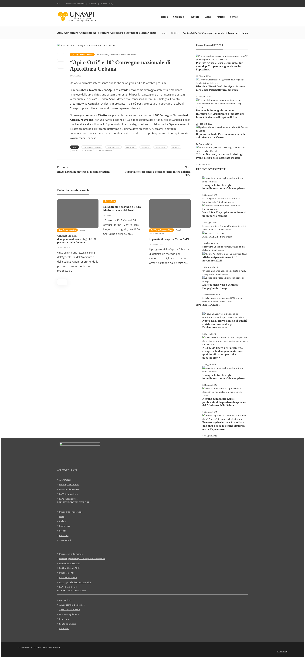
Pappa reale (64, 526)
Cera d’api (63, 535)
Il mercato (64, 618)
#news (75, 150)
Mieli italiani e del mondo (71, 553)
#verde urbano (105, 150)
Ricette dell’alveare (68, 577)
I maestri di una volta (69, 489)
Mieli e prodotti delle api (70, 511)
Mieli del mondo (67, 572)
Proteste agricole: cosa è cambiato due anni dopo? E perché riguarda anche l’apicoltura (219, 66)
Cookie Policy (107, 3)
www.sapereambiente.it (126, 108)
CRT (59, 3)
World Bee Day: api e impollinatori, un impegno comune (224, 214)
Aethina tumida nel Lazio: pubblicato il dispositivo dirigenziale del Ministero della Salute (224, 402)
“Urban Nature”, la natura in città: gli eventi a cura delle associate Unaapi (219, 156)
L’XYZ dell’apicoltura (68, 498)
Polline (62, 521)
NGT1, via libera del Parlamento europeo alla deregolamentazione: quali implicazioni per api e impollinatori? (223, 352)
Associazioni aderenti (75, 3)
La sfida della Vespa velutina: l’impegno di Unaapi (220, 286)
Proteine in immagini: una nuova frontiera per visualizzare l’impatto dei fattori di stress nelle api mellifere (220, 114)
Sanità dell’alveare (67, 623)
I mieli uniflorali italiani (69, 563)
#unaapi (88, 150)
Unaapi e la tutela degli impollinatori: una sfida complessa (223, 186)
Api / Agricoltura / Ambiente (82, 54)
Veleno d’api (65, 540)
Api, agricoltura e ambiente (72, 604)
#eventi (175, 147)
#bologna (130, 147)
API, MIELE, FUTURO (217, 236)
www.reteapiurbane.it (83, 138)
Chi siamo (178, 16)
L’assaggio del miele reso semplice (75, 582)
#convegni (160, 147)
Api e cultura (102, 54)
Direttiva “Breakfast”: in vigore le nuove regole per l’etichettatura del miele (221, 88)
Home (164, 16)
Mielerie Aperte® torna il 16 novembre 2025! (219, 259)
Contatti (92, 3)
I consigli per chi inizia (69, 484)
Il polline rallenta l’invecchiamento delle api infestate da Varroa (220, 135)
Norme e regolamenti (69, 614)
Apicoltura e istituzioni (116, 54)
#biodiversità (113, 147)
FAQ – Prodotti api (68, 586)
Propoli (62, 530)
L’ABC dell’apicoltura (68, 493)
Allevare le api (65, 479)
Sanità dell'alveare (156, 233)
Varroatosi (64, 628)
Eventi (207, 16)
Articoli (221, 16)
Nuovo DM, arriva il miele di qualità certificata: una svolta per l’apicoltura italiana (224, 324)
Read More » (228, 202)
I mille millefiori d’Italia (69, 568)
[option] (78, 238)
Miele (61, 516)
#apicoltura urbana (92, 147)
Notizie (195, 16)
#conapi (145, 147)
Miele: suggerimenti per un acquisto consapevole (82, 558)
